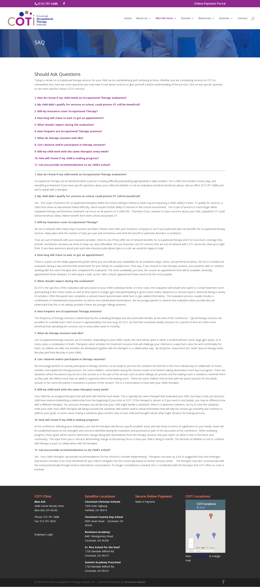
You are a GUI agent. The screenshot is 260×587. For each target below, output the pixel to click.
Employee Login (43, 534)
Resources (204, 18)
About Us (142, 18)
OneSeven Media (134, 582)
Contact (243, 18)
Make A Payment (145, 501)
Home (128, 18)
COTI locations (200, 556)
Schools (185, 18)
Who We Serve (164, 18)
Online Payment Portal (210, 3)
